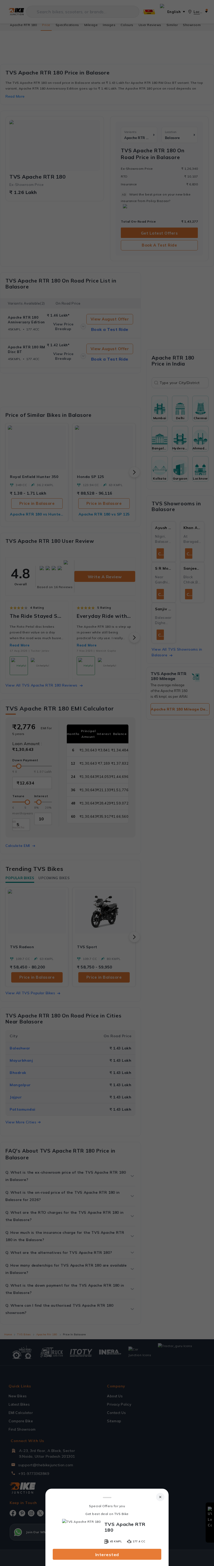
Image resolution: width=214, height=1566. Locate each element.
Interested (107, 1554)
